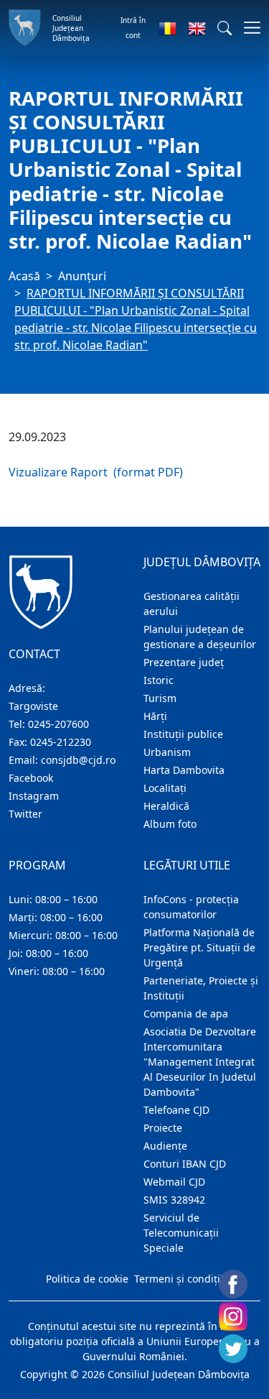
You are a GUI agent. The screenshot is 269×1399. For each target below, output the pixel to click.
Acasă (24, 276)
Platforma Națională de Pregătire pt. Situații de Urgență (199, 947)
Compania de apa (185, 1013)
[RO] (167, 28)
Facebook (31, 778)
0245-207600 (58, 724)
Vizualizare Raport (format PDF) (96, 472)
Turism (159, 698)
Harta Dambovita (184, 770)
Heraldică (166, 806)
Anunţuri (82, 276)
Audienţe (165, 1146)
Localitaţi (165, 788)
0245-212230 (60, 742)
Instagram (34, 796)
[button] (224, 28)
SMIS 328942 (174, 1199)
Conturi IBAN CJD (184, 1164)
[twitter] (233, 1348)
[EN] (197, 28)
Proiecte (162, 1128)
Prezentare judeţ (183, 662)
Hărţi (155, 716)
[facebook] (233, 1284)
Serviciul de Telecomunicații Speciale (181, 1233)
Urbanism (167, 752)
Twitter (25, 814)
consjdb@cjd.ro (78, 760)
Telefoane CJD (176, 1110)
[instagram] (233, 1316)
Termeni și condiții (178, 1278)
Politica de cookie (87, 1278)
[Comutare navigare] (247, 28)
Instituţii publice (183, 734)
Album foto (170, 824)
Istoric (158, 680)
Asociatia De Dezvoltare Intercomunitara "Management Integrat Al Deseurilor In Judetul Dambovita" (199, 1062)
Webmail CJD (174, 1181)
